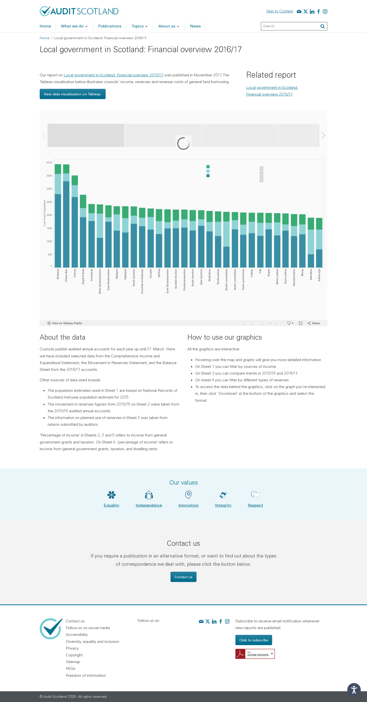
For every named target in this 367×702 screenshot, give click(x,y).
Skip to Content (279, 10)
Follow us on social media (88, 627)
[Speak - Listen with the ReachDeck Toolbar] (354, 690)
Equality (111, 505)
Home (44, 38)
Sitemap (73, 661)
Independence (149, 505)
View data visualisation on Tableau (73, 94)
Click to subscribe (253, 640)
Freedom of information (86, 675)
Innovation (188, 505)
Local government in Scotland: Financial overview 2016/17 (113, 74)
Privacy (72, 648)
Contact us (183, 576)
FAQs (70, 668)
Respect (255, 505)
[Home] (79, 10)
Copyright (74, 654)
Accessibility (77, 634)
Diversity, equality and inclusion (92, 641)
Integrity (223, 505)
